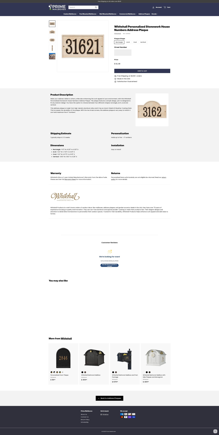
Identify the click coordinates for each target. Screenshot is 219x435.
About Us (84, 414)
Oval (135, 42)
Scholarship (84, 422)
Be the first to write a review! (109, 265)
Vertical (143, 42)
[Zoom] (82, 46)
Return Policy (85, 419)
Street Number (120, 47)
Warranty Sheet (70, 179)
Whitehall (117, 34)
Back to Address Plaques (111, 398)
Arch (128, 42)
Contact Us (85, 417)
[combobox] (83, 7)
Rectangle (119, 42)
